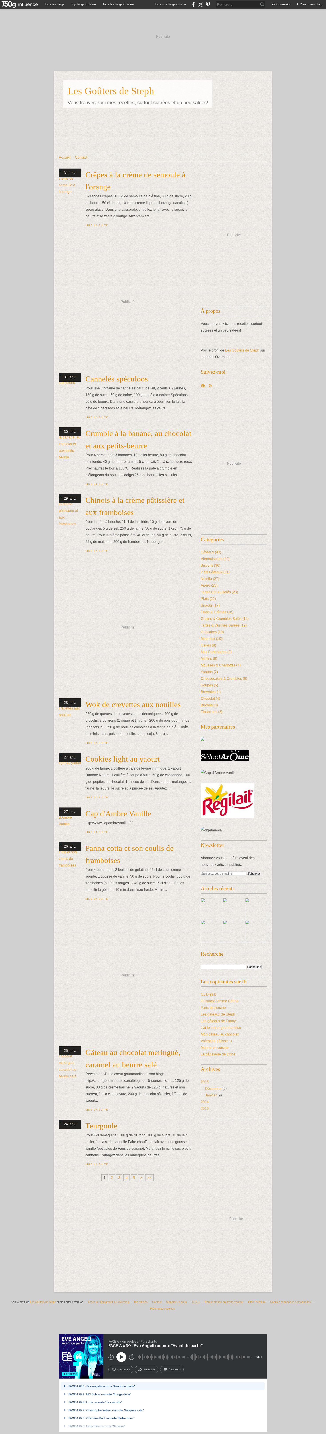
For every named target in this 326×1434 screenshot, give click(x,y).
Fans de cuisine (213, 1008)
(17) (210, 605)
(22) (208, 599)
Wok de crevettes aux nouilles (133, 704)
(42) (215, 559)
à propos (175, 1369)
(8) (209, 658)
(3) (209, 705)
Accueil (65, 157)
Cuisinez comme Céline (219, 1001)
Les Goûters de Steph (111, 90)
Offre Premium (256, 1302)
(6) (224, 678)
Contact (81, 157)
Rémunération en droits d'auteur (224, 1302)
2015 (205, 1082)
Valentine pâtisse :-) (216, 1041)
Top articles (140, 1302)
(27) (210, 579)
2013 (205, 1108)
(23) (219, 592)
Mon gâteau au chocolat (219, 1034)
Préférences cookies (162, 1308)
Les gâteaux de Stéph (218, 1014)
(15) (225, 619)
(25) (209, 585)
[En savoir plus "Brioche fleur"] (212, 909)
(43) (211, 552)
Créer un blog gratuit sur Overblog (108, 1302)
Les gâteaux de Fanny (218, 1021)
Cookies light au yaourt (122, 759)
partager (149, 1369)
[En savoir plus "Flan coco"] (212, 931)
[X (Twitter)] (200, 4)
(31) (215, 572)
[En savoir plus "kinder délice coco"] (256, 931)
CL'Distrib (208, 994)
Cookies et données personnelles (290, 1302)
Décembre (213, 1088)
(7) (220, 665)
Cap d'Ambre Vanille (118, 813)
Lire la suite (96, 225)
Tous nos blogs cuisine (170, 4)
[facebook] (193, 4)
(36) (210, 565)
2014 (205, 1102)
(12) (224, 625)
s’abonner (123, 1369)
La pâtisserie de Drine (218, 1054)
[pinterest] (208, 4)
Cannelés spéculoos (116, 379)
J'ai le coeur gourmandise (221, 1027)
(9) (208, 645)
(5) (209, 685)
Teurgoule (101, 1126)
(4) (211, 692)
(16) (217, 612)
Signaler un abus (176, 1302)
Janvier (211, 1095)
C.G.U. (196, 1302)
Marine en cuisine (215, 1047)
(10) (212, 632)
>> (149, 1178)
